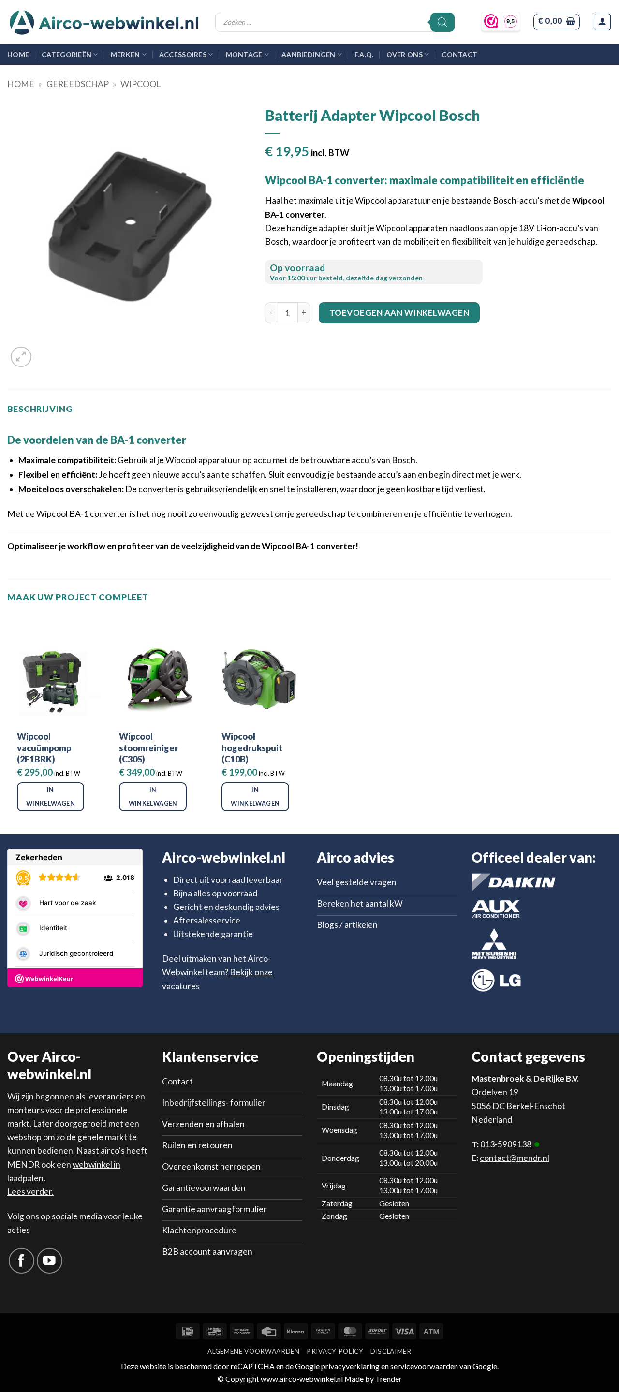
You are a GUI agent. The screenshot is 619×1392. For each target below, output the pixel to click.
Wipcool (140, 84)
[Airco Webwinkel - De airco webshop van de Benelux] (104, 22)
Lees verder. (30, 1192)
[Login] (602, 22)
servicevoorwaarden (424, 1366)
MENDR (23, 1164)
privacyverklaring (350, 1366)
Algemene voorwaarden (253, 1351)
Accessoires (182, 54)
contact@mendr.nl (514, 1158)
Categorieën (66, 54)
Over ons (404, 54)
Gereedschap (77, 84)
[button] (556, 22)
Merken (125, 54)
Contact (459, 54)
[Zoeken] (442, 22)
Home (18, 54)
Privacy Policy (335, 1351)
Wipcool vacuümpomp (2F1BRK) (44, 747)
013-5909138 (505, 1144)
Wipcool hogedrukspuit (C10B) (251, 747)
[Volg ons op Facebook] (21, 1261)
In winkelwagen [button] (50, 796)
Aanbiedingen (308, 54)
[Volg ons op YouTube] (49, 1261)
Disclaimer (391, 1351)
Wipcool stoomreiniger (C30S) (148, 747)
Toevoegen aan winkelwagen (399, 313)
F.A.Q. (364, 54)
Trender (388, 1378)
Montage (244, 54)
